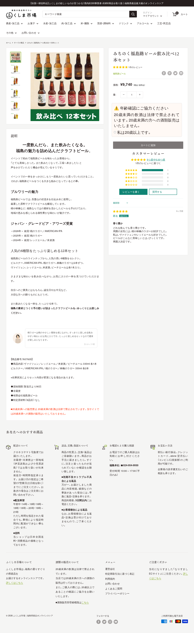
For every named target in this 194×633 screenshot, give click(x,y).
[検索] (133, 14)
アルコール (143, 23)
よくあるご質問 (113, 588)
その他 (9, 32)
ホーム (8, 42)
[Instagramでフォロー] (110, 622)
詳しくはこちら (14, 582)
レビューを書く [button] (131, 191)
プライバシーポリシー (117, 593)
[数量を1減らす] (123, 94)
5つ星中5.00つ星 (156, 159)
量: (114, 94)
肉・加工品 (66, 23)
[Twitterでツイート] (175, 73)
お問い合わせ (29, 32)
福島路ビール (119, 73)
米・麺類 (85, 23)
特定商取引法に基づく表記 (119, 573)
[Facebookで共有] (164, 73)
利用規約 (110, 578)
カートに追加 (148, 145)
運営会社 (110, 569)
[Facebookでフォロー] (98, 622)
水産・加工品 (50, 23)
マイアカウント (151, 15)
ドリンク (124, 23)
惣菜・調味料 (104, 23)
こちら (85, 602)
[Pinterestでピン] (169, 73)
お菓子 (31, 23)
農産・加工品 (12, 23)
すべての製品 (19, 42)
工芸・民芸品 (164, 23)
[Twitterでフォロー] (104, 622)
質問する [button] (157, 191)
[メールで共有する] (181, 73)
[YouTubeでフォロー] (116, 622)
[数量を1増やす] (140, 94)
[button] (120, 67)
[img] (120, 211)
